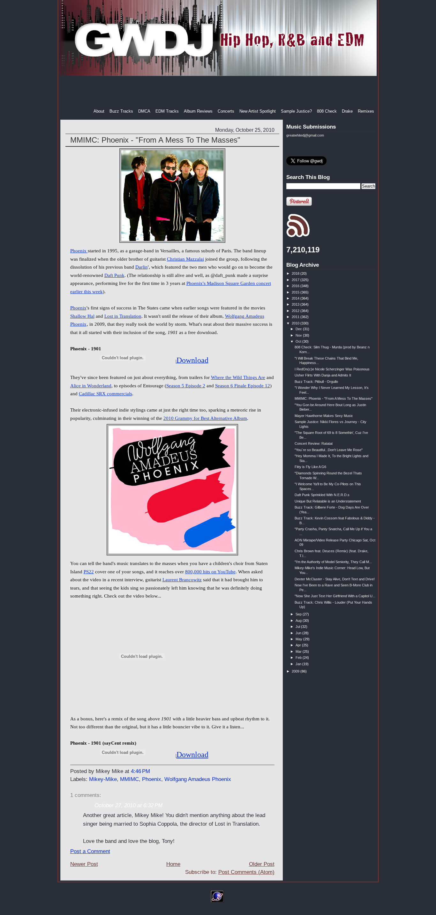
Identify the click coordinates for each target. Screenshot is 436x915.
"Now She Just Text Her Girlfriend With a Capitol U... (335, 596)
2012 (296, 311)
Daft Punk (114, 275)
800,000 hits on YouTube (210, 571)
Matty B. (80, 805)
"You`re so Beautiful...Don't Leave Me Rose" (329, 450)
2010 (296, 323)
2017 (296, 280)
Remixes (366, 111)
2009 (296, 671)
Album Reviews (198, 111)
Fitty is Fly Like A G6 (310, 467)
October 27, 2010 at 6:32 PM (128, 805)
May (299, 639)
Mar (299, 651)
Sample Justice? (296, 111)
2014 (296, 298)
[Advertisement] (218, 92)
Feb (299, 657)
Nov (299, 335)
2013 (296, 304)
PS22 (89, 571)
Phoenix (79, 250)
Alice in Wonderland (90, 385)
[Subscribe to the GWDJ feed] (298, 236)
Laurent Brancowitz (182, 579)
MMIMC (129, 779)
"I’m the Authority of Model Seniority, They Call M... (333, 562)
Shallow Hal (82, 316)
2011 (296, 317)
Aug (299, 620)
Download (192, 754)
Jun (299, 633)
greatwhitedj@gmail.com (305, 135)
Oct (299, 341)
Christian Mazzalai (185, 259)
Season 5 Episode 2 (185, 385)
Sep (299, 614)
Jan (299, 664)
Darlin (141, 267)
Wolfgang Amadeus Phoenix (197, 779)
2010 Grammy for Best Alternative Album (205, 418)
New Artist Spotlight (257, 111)
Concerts (226, 111)
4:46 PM (140, 771)
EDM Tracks (167, 111)
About (99, 111)
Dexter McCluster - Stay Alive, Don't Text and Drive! (335, 579)
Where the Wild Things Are (238, 377)
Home (173, 864)
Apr (299, 645)
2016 (296, 286)
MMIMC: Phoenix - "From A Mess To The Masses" (155, 140)
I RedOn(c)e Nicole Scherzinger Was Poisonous (332, 369)
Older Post (261, 864)
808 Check (327, 111)
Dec (299, 329)
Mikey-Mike (103, 779)
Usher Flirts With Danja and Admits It (323, 375)
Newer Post (84, 864)
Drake (347, 111)
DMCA (144, 111)
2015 (296, 292)
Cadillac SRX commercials (105, 393)
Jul (298, 627)
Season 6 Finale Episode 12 (242, 385)
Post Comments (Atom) (246, 872)
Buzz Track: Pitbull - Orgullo (316, 381)
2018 (296, 273)
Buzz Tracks (121, 111)
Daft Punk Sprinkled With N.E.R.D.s (322, 495)
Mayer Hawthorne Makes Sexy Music (324, 416)
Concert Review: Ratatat (314, 443)
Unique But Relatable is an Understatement (328, 501)
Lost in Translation (122, 316)
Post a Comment (90, 851)
